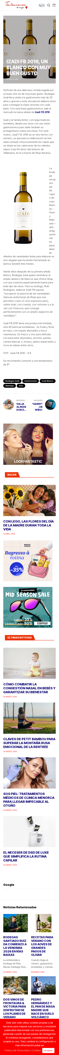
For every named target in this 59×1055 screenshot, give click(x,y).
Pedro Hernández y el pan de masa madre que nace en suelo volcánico (43, 1008)
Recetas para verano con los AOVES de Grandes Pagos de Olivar (42, 946)
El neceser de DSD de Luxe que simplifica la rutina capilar (26, 856)
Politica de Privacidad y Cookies (23, 1050)
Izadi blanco (47, 381)
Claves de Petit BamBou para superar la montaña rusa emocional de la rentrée (29, 743)
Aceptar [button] (48, 1050)
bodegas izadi (12, 381)
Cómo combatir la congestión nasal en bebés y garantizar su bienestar (29, 688)
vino (21, 385)
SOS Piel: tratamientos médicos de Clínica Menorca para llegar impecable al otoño (28, 800)
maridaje (9, 385)
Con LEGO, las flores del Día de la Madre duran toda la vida (28, 525)
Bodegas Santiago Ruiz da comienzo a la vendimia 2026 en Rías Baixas (15, 946)
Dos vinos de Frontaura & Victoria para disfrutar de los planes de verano (14, 1008)
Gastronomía (30, 381)
